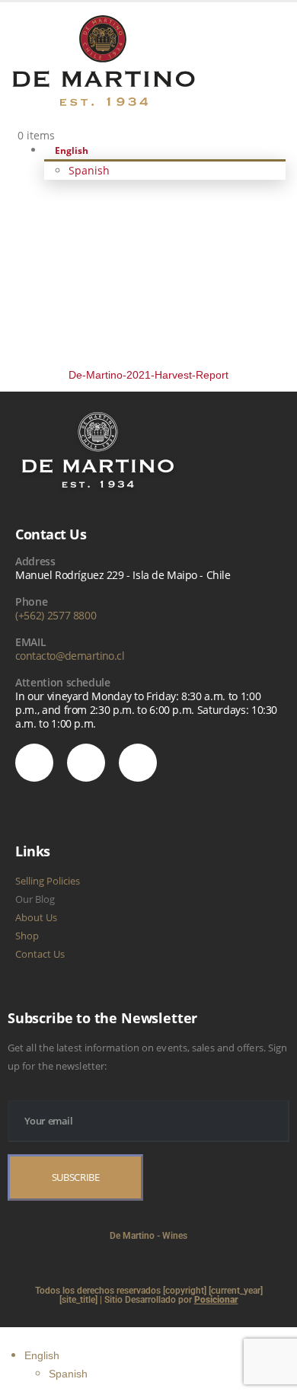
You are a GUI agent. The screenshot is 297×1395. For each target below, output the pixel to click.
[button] (9, 1336)
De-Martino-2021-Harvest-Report (148, 375)
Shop (27, 935)
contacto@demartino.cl (69, 655)
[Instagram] (34, 763)
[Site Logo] (103, 59)
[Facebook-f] (138, 763)
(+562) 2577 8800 (55, 615)
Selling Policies (47, 881)
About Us (36, 917)
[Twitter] (86, 763)
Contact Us (40, 954)
